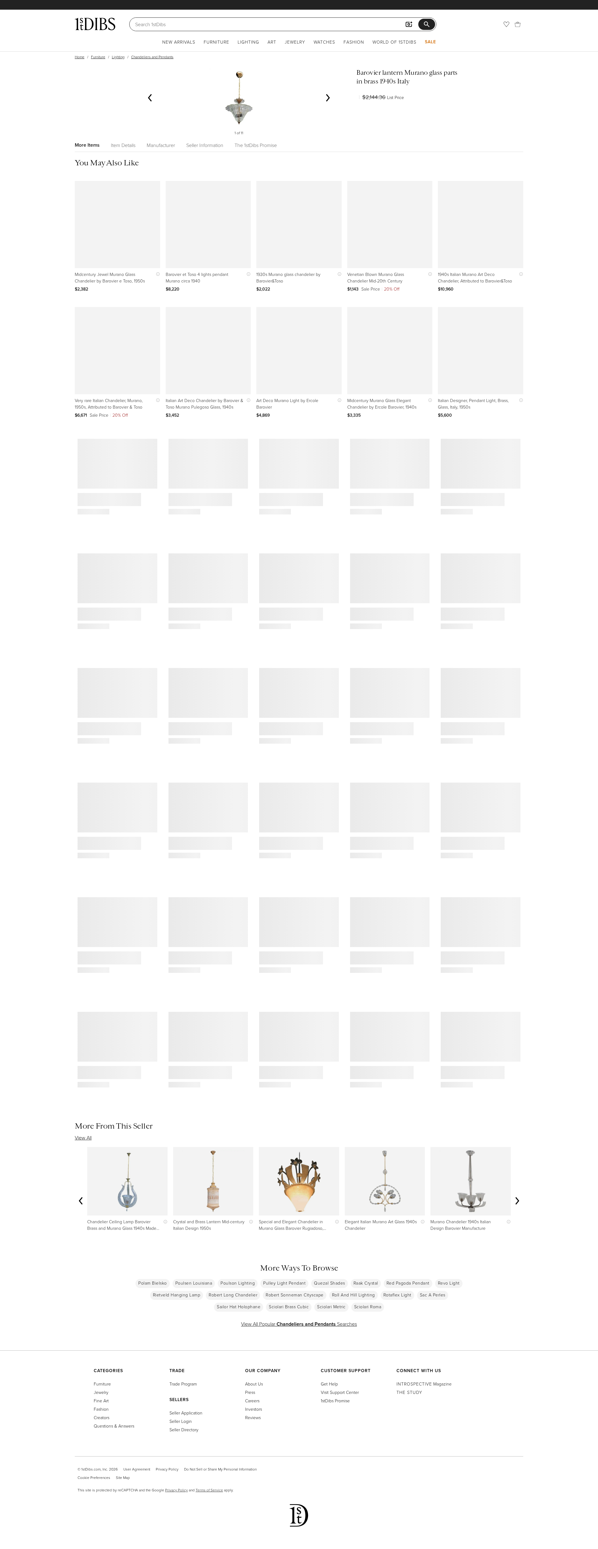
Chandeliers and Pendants (152, 56)
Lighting (248, 42)
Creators (101, 1417)
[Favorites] (506, 24)
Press (250, 1392)
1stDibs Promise (335, 1401)
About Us (254, 1384)
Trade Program (183, 1384)
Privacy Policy (167, 1469)
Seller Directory (183, 1430)
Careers (252, 1401)
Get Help (329, 1384)
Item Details (123, 145)
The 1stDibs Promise (256, 145)
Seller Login (180, 1421)
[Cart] (517, 24)
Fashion (354, 42)
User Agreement (136, 1469)
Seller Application (185, 1413)
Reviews (253, 1417)
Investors (253, 1409)
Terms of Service (209, 1490)
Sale (430, 42)
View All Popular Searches (299, 1323)
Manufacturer (161, 145)
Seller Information (204, 145)
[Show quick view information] (156, 274)
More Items (87, 145)
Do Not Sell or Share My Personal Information (220, 1469)
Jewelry (295, 42)
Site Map (123, 1477)
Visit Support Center (340, 1392)
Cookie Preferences (94, 1477)
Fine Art (101, 1401)
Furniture (216, 42)
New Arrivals (178, 42)
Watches (324, 42)
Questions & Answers (114, 1426)
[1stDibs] (95, 24)
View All (83, 1137)
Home (79, 56)
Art (272, 42)
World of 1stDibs (394, 42)
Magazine (424, 1384)
